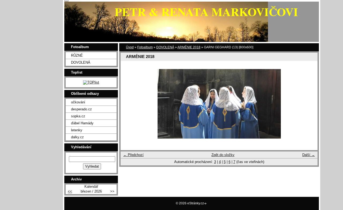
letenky (76, 130)
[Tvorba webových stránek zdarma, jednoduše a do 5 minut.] (206, 203)
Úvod (130, 47)
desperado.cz (81, 109)
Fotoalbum (145, 47)
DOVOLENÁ (165, 47)
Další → (308, 155)
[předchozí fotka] (129, 104)
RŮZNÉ (77, 55)
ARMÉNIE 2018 (188, 47)
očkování (78, 102)
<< (70, 191)
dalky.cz (77, 137)
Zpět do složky (222, 155)
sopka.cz (78, 116)
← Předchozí (133, 155)
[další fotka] (309, 104)
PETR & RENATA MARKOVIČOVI (206, 11)
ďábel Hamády (82, 123)
